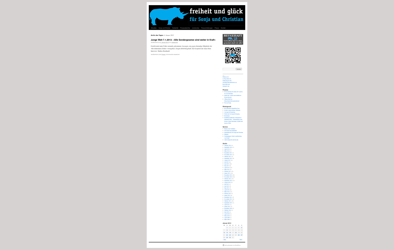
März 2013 (227, 169)
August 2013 (227, 160)
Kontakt (223, 28)
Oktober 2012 (227, 178)
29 (227, 237)
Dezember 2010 (228, 208)
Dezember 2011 (228, 197)
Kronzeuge (227, 116)
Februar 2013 (227, 171)
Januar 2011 (227, 206)
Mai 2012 (226, 188)
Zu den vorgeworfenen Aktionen (232, 110)
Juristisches (195, 28)
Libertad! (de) (226, 86)
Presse (217, 28)
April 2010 (227, 214)
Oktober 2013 (227, 156)
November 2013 (228, 154)
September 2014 (228, 147)
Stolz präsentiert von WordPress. (233, 245)
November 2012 (228, 177)
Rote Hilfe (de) (226, 84)
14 (224, 232)
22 (227, 235)
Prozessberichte (185, 28)
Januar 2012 (227, 195)
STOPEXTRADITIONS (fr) (230, 82)
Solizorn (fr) (226, 77)
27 (241, 235)
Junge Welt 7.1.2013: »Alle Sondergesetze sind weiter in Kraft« (183, 39)
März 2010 (227, 215)
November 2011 (228, 199)
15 (227, 232)
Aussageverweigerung (229, 112)
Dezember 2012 (228, 175)
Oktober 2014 (227, 145)
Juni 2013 (226, 164)
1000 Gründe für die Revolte (231, 140)
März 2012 (227, 191)
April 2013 (227, 167)
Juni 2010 (226, 212)
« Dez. (224, 239)
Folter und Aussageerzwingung (232, 114)
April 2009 (227, 217)
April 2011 (227, 204)
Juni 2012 (226, 186)
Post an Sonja (227, 103)
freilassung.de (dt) (227, 80)
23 (230, 235)
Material (226, 134)
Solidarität (175, 28)
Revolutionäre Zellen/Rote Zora (231, 108)
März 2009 (227, 219)
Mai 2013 (226, 165)
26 (238, 235)
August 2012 (227, 182)
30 (230, 237)
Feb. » (241, 239)
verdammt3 (174, 42)
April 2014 (227, 149)
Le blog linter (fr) (227, 78)
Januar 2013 (227, 173)
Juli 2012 (226, 184)
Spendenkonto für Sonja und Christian (233, 132)
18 (236, 232)
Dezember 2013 (228, 153)
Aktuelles (154, 28)
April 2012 (227, 190)
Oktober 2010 (227, 210)
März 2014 (227, 151)
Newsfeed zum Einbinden (230, 130)
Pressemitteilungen (207, 28)
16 (230, 232)
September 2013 (228, 158)
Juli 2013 (226, 162)
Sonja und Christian (164, 28)
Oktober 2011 (227, 201)
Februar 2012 (227, 193)
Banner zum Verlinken (229, 128)
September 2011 (228, 203)
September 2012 (228, 180)
